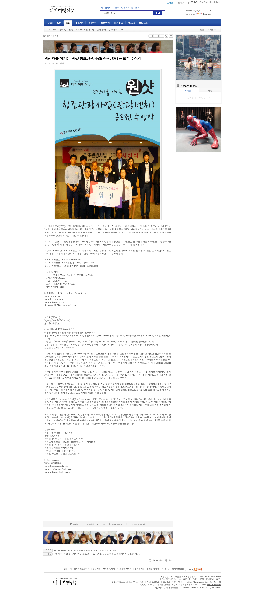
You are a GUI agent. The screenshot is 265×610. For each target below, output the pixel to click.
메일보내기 (89, 524)
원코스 (126, 8)
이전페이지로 (157, 560)
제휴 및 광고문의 (124, 569)
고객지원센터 (109, 569)
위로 (170, 560)
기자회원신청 (153, 569)
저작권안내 (139, 569)
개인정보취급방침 (82, 569)
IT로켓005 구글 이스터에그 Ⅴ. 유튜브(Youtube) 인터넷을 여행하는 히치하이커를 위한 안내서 (97, 554)
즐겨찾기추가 (183, 3)
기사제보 (165, 569)
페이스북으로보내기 (137, 524)
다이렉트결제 (178, 569)
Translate (207, 14)
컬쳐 (48, 36)
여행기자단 (118, 8)
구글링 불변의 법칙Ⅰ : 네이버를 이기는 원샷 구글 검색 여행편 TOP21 (86, 550)
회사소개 (68, 569)
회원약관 (96, 569)
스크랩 (102, 524)
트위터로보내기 (118, 524)
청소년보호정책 (214, 585)
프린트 (75, 524)
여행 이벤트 (134, 8)
